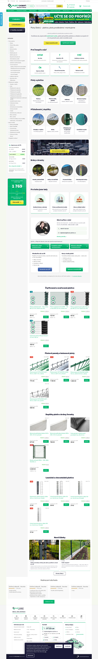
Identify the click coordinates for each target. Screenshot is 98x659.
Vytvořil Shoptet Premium (84, 656)
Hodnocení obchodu (49, 580)
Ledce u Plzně (69, 627)
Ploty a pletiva (11, 41)
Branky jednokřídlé (14, 124)
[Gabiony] (67, 93)
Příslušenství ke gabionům (16, 94)
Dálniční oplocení (13, 55)
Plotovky (12, 51)
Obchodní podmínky (18, 634)
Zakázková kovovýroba (18, 639)
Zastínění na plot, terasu (15, 101)
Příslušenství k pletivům (15, 90)
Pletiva (11, 43)
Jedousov (78, 632)
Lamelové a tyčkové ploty (15, 62)
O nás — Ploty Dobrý (31, 629)
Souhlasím (68, 646)
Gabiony (11, 47)
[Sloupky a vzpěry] (38, 124)
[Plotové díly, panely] (52, 93)
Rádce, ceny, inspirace (18, 612)
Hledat (60, 6)
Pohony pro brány (14, 134)
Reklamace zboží (17, 629)
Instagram (56, 637)
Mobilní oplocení (13, 53)
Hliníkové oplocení (14, 76)
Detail (46, 317)
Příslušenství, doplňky (13, 82)
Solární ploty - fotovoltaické (16, 120)
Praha (77, 627)
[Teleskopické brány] (81, 173)
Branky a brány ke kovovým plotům (18, 66)
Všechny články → (60, 573)
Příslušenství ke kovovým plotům (18, 68)
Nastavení (30, 655)
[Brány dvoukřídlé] (52, 173)
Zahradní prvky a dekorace (16, 113)
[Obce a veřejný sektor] (79, 202)
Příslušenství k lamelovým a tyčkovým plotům (18, 98)
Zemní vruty (12, 105)
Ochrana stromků (13, 109)
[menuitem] (10, 10)
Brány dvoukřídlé (13, 126)
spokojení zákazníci (77, 276)
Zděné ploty (12, 80)
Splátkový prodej (17, 637)
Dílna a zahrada (13, 115)
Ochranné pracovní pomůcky (16, 107)
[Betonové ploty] (81, 93)
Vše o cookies (29, 641)
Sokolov (77, 629)
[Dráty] (52, 124)
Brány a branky (11, 122)
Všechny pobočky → (61, 236)
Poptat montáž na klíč (52, 43)
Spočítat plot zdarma (68, 43)
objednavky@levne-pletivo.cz (51, 631)
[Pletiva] (38, 93)
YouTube (46, 640)
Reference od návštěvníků (74, 269)
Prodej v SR (29, 627)
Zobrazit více (49, 601)
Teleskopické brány (14, 130)
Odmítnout (59, 646)
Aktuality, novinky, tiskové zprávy (32, 635)
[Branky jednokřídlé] (38, 173)
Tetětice (67, 632)
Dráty (11, 86)
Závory (11, 136)
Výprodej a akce (13, 78)
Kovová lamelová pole (15, 70)
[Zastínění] (81, 124)
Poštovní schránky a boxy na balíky (17, 118)
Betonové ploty (13, 49)
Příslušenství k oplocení (15, 88)
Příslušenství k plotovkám (15, 96)
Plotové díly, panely (14, 45)
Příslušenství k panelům (15, 92)
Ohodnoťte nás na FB (45, 269)
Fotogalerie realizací (12, 138)
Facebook (46, 637)
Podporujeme (29, 638)
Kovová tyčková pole (15, 72)
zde (45, 652)
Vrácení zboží (16, 632)
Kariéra (28, 632)
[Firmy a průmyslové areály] (59, 202)
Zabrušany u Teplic (69, 634)
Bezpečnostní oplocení (15, 57)
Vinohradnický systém (14, 59)
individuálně (11, 170)
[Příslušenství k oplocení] (67, 124)
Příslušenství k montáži (15, 132)
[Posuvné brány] (67, 173)
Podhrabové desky (14, 103)
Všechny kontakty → (79, 635)
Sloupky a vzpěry (13, 84)
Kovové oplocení (14, 64)
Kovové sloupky (14, 74)
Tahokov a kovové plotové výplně (17, 60)
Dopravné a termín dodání (47, 1)
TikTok (55, 640)
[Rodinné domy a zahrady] (40, 202)
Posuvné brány (13, 128)
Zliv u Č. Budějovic (69, 629)
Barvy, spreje (13, 116)
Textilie (11, 111)
